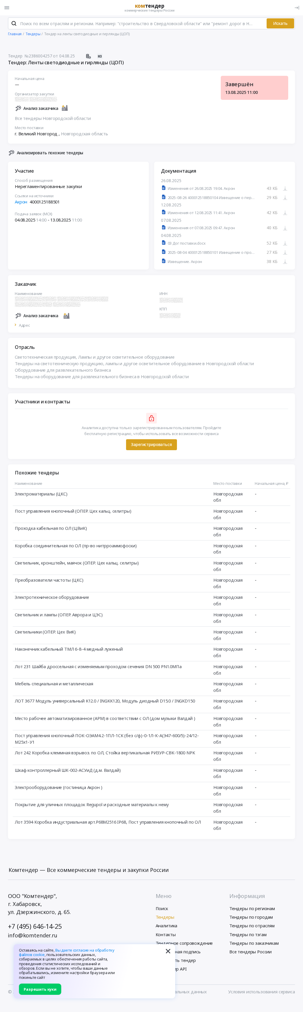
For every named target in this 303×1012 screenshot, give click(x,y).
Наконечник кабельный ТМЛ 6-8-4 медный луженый (69, 649)
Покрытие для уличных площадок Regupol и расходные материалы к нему (91, 804)
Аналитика (167, 925)
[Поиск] (14, 23)
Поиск (162, 908)
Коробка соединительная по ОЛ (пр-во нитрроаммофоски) (75, 545)
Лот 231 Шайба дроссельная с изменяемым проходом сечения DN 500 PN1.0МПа (98, 666)
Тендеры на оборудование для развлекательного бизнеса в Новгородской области (102, 376)
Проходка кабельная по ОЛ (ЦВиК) (51, 528)
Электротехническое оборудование (52, 597)
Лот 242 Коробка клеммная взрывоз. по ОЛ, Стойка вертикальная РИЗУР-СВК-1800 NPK (105, 753)
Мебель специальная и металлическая (54, 684)
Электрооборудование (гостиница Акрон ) (58, 787)
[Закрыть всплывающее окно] (168, 951)
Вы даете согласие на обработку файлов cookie (67, 952)
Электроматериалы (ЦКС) (41, 494)
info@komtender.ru (32, 935)
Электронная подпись (178, 952)
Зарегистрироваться (151, 444)
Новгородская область (84, 134)
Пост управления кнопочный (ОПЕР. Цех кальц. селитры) (73, 511)
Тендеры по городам (251, 917)
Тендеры (165, 917)
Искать (280, 23)
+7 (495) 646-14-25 (35, 926)
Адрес (24, 325)
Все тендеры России (250, 952)
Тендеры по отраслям (252, 925)
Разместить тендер (176, 960)
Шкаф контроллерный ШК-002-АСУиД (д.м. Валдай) (67, 770)
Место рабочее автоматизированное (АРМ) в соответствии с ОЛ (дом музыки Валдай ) (105, 718)
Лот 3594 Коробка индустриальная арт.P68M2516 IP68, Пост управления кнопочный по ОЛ (108, 822)
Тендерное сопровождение (184, 943)
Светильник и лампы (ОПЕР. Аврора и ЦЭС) (58, 615)
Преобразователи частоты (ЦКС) (49, 580)
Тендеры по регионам (252, 908)
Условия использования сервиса (261, 992)
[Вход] (296, 7)
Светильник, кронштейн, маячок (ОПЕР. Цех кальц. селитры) (77, 563)
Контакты (166, 934)
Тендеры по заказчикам (254, 943)
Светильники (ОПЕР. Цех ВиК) (45, 632)
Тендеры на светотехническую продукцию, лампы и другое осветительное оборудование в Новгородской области (134, 363)
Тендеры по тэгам (248, 934)
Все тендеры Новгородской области (53, 118)
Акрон (21, 202)
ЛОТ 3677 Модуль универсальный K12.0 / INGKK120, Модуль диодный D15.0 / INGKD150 (105, 701)
